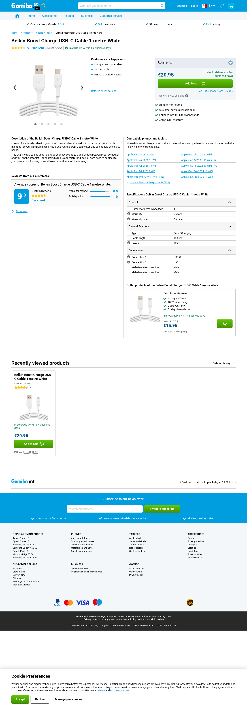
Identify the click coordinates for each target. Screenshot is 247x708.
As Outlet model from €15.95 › (216, 91)
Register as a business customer (87, 571)
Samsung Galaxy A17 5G (25, 557)
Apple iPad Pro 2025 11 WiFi (197, 176)
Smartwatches (195, 554)
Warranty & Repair (21, 584)
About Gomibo (136, 568)
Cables (39, 33)
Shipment (17, 578)
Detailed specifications (103, 91)
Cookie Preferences (121, 625)
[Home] (17, 16)
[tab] (35, 124)
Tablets (69, 16)
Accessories (49, 16)
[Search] (162, 6)
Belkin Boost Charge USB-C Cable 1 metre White (79, 33)
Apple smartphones (80, 538)
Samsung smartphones (82, 541)
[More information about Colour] (128, 242)
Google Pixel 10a (21, 551)
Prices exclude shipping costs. (156, 616)
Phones (76, 534)
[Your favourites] (222, 5)
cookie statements (120, 690)
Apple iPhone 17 (21, 538)
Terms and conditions (144, 625)
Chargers (192, 544)
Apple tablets (135, 538)
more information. (155, 619)
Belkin (49, 33)
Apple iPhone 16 (21, 541)
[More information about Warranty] (128, 213)
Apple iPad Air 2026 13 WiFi (142, 165)
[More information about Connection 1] (128, 256)
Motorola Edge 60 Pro (23, 554)
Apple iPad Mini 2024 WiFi (141, 171)
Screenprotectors (196, 541)
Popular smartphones (28, 534)
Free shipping (180, 331)
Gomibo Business (79, 568)
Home (14, 33)
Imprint (105, 625)
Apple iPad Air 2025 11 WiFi (196, 154)
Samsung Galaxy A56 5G (25, 548)
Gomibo (134, 564)
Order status (19, 571)
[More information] (186, 95)
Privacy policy (136, 575)
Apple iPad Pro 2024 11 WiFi (197, 171)
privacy (101, 690)
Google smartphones (81, 551)
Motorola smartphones (82, 548)
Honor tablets (136, 548)
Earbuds (192, 548)
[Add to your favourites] (230, 62)
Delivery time (19, 575)
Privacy (95, 625)
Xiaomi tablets (136, 544)
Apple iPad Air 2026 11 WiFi (142, 160)
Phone (31, 16)
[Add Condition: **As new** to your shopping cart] (225, 323)
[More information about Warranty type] (128, 218)
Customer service (111, 16)
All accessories (195, 557)
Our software (135, 571)
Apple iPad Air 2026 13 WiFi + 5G (199, 165)
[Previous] (15, 87)
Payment (17, 568)
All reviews (21, 211)
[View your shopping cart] (231, 5)
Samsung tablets (137, 541)
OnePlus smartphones (82, 544)
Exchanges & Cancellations (26, 581)
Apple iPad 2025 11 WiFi (140, 154)
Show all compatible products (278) (150, 182)
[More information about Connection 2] (128, 262)
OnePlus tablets (137, 551)
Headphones (194, 551)
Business (87, 16)
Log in (194, 5)
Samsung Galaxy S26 (23, 544)
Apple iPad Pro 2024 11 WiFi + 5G (145, 176)
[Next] (81, 87)
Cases (191, 538)
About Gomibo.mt (79, 625)
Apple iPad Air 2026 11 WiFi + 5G (199, 160)
